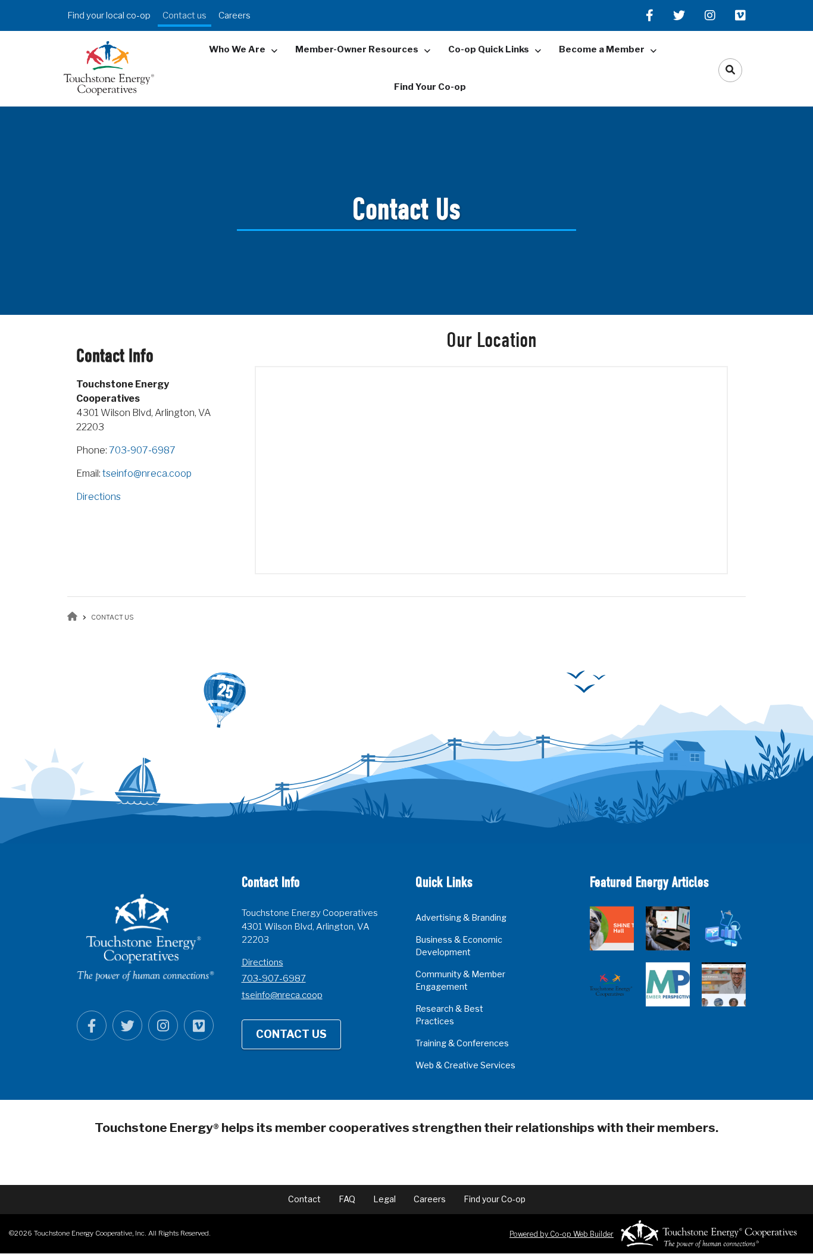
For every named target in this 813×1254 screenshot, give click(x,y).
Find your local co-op (109, 15)
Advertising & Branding (460, 917)
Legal (384, 1199)
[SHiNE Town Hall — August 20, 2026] (612, 928)
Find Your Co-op (430, 87)
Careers (234, 15)
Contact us (184, 15)
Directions (98, 496)
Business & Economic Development (458, 945)
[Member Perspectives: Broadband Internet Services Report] (668, 984)
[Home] (109, 67)
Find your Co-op (495, 1199)
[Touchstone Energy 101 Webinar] (612, 984)
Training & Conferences (462, 1043)
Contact (304, 1199)
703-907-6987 (142, 450)
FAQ (347, 1199)
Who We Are (237, 49)
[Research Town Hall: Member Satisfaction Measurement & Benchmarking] (668, 928)
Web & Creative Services (465, 1065)
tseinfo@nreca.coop (147, 473)
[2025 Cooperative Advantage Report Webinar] (724, 928)
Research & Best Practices (449, 1014)
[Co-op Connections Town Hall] (724, 984)
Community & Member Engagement (460, 980)
